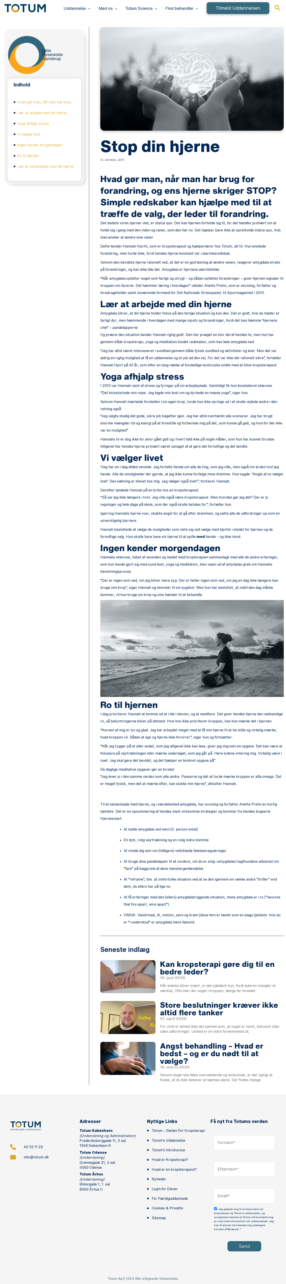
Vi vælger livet (28, 134)
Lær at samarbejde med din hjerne (45, 166)
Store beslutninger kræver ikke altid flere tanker (219, 1008)
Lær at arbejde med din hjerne (42, 113)
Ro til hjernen (28, 155)
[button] (88, 8)
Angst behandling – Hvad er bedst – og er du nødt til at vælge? (211, 1053)
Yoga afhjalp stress (33, 123)
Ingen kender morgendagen (39, 145)
